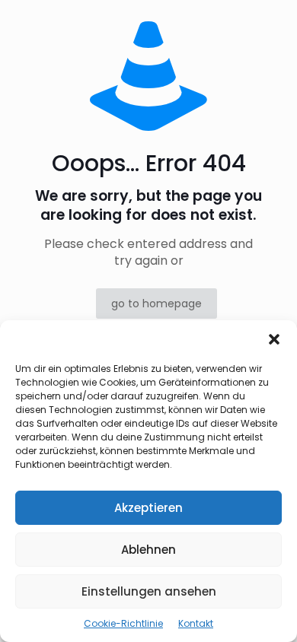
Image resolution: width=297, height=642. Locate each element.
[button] (274, 339)
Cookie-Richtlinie (123, 623)
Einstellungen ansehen (148, 591)
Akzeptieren (148, 508)
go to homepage (156, 303)
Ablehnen (148, 550)
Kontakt (195, 623)
